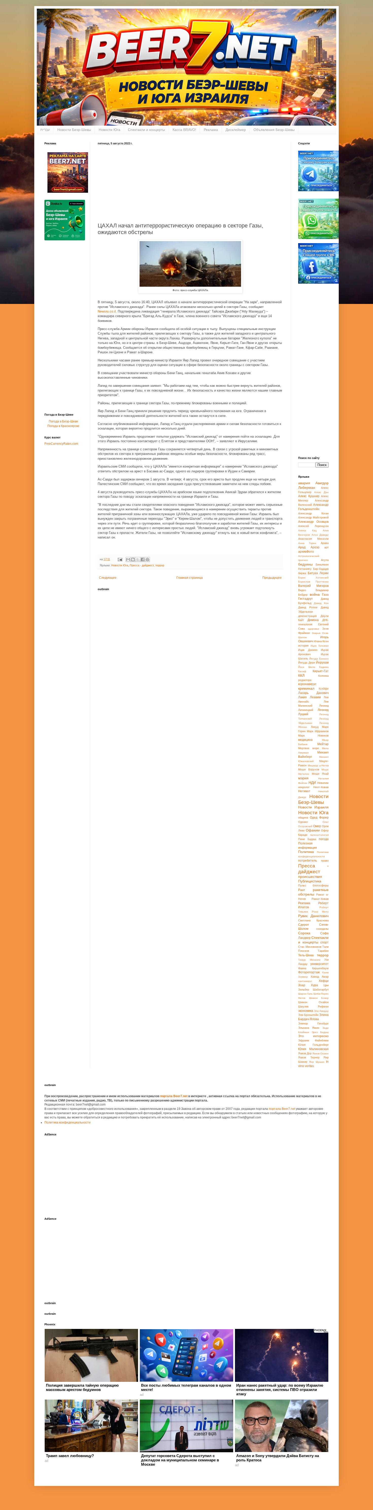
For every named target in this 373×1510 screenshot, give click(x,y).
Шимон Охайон (313, 1002)
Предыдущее (272, 577)
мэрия (303, 778)
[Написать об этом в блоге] (132, 559)
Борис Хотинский (313, 577)
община (303, 817)
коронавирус (307, 684)
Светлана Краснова (313, 920)
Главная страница (189, 577)
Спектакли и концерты (146, 130)
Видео (302, 590)
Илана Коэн (321, 641)
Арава (325, 543)
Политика (306, 852)
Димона (313, 620)
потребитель (307, 860)
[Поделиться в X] (137, 559)
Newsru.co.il (107, 311)
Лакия (302, 697)
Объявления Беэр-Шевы (274, 130)
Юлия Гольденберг (313, 1044)
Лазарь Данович (313, 693)
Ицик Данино (307, 649)
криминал (306, 688)
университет (319, 964)
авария (304, 483)
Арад (302, 547)
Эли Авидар (321, 1011)
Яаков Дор (305, 1053)
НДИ (312, 783)
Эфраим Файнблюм (313, 1040)
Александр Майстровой (313, 517)
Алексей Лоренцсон (313, 526)
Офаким (313, 830)
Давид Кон (321, 603)
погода (324, 839)
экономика (305, 1011)
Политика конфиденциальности (67, 1122)
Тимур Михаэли (309, 959)
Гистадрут (305, 599)
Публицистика (309, 881)
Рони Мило (320, 911)
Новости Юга (109, 130)
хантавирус (305, 981)
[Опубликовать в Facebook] (142, 559)
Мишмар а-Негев (318, 765)
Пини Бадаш (307, 839)
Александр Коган (313, 513)
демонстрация (307, 615)
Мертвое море (308, 748)
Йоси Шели (306, 667)
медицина (305, 740)
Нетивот (304, 791)
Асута (325, 560)
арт (326, 547)
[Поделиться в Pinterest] (147, 559)
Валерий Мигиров (313, 586)
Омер (317, 826)
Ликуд (314, 726)
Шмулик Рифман (313, 1006)
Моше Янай (320, 773)
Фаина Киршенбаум (313, 968)
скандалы (322, 928)
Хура (314, 985)
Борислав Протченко (313, 581)
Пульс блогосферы (313, 885)
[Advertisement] (190, 182)
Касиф (302, 671)
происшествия (310, 877)
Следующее (107, 577)
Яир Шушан (316, 1061)
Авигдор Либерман (313, 485)
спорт (324, 942)
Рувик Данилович (313, 916)
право (325, 860)
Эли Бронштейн (308, 1014)
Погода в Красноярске (63, 426)
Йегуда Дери (306, 662)
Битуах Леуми (318, 573)
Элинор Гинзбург (313, 1023)
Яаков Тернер (308, 1057)
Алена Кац (307, 530)
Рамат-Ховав (320, 898)
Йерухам (322, 662)
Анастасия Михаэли (313, 538)
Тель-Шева (306, 955)
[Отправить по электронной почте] (128, 559)
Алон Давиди (320, 534)
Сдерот (303, 924)
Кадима (324, 667)
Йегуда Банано (319, 658)
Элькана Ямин (308, 1027)
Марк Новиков (313, 735)
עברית (45, 130)
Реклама (211, 130)
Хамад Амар (320, 976)
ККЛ (301, 675)
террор (159, 565)
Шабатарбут (321, 989)
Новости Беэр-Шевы (74, 130)
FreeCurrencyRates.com (61, 444)
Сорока (304, 933)
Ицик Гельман (320, 645)
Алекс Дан (321, 492)
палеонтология (319, 835)
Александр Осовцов (313, 522)
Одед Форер (319, 817)
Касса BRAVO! (184, 130)
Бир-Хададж (321, 568)
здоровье (313, 628)
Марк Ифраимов (318, 731)
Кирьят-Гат (321, 671)
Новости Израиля (313, 807)
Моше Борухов (308, 769)
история (303, 645)
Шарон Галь (305, 993)
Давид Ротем (307, 607)
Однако (303, 821)
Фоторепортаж (309, 972)
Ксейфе (324, 688)
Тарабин (323, 950)
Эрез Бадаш (320, 1032)
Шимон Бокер (319, 998)
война (315, 594)
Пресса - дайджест (142, 565)
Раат (301, 890)
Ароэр (315, 547)
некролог (304, 787)
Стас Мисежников (309, 946)
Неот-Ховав (321, 787)
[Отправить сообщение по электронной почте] (119, 559)
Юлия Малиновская (313, 1049)
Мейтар (323, 744)
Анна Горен (307, 543)
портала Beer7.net (174, 1096)
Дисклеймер (236, 130)
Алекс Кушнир (308, 496)
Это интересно (313, 1036)
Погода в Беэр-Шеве (63, 421)
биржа (302, 573)
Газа (325, 594)
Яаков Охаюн (320, 1053)
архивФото (306, 551)
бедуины (305, 564)
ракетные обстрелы (313, 892)
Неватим (323, 782)
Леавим (315, 697)
